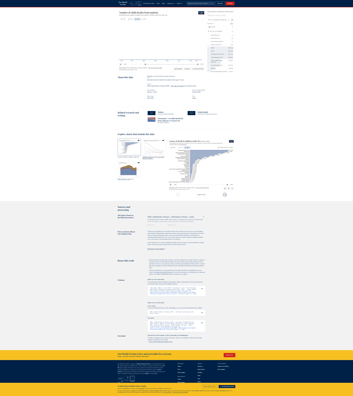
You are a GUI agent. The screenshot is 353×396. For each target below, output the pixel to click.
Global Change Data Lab (143, 364)
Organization (201, 369)
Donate (230, 3)
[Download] (224, 188)
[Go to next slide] (225, 194)
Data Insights (181, 372)
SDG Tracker (181, 382)
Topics (179, 366)
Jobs (199, 378)
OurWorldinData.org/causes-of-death (177, 189)
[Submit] (212, 3)
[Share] (228, 188)
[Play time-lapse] (120, 64)
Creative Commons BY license (163, 272)
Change (226, 147)
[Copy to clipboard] (200, 288)
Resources (170, 3)
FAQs (146, 373)
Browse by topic (150, 3)
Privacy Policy (167, 392)
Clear (231, 23)
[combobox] (200, 3)
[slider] (145, 64)
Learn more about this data (155, 68)
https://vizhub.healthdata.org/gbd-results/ (161, 341)
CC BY (135, 69)
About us (200, 366)
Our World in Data (123, 3)
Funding (200, 372)
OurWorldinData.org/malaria (126, 69)
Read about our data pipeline (156, 249)
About (178, 3)
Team (199, 375)
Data (158, 3)
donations (141, 388)
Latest (163, 3)
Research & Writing (223, 366)
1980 (125, 64)
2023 (201, 64)
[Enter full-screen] (232, 188)
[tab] (123, 19)
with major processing (177, 86)
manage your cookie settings (180, 392)
